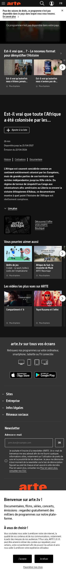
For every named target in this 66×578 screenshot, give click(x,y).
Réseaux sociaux (17, 414)
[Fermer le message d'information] (62, 10)
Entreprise (13, 401)
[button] (42, 3)
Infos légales (14, 408)
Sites (9, 394)
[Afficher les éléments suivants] (62, 67)
